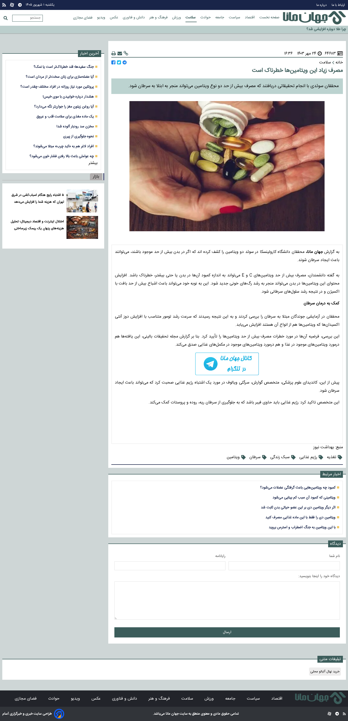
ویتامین (233, 457)
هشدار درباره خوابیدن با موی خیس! (68, 97)
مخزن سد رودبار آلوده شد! (75, 126)
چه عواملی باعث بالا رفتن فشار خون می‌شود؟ (62, 156)
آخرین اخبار (89, 53)
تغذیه (331, 457)
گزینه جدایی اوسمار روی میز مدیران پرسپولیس (312, 30)
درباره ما (322, 5)
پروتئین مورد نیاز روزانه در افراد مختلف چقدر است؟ (57, 87)
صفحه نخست (269, 18)
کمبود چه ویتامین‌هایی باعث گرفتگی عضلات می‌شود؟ (298, 488)
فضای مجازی (83, 18)
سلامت (191, 18)
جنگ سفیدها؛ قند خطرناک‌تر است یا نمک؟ (64, 67)
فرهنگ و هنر (159, 18)
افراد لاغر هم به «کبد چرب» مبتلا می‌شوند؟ (63, 146)
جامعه (220, 18)
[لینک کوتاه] (126, 53)
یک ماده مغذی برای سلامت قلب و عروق (65, 116)
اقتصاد (250, 18)
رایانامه (220, 556)
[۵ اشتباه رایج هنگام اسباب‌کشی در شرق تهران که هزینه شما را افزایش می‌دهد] (82, 200)
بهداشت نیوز (323, 447)
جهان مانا (172, 714)
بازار (96, 176)
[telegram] (227, 363)
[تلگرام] (20, 5)
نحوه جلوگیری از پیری (78, 136)
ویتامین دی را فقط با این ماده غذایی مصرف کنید (300, 517)
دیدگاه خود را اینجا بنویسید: (319, 576)
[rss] (4, 5)
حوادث (206, 18)
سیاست (235, 18)
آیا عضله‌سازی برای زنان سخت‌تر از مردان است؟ (60, 77)
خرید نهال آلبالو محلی (325, 671)
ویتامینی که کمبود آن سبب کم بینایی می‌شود (304, 497)
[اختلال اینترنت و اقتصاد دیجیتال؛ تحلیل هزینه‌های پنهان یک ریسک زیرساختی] (82, 227)
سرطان (255, 457)
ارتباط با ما (339, 5)
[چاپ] (113, 53)
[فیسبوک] (113, 62)
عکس (114, 18)
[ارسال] (119, 53)
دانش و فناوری (134, 18)
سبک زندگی (280, 457)
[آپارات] (12, 5)
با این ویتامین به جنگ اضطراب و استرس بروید (302, 527)
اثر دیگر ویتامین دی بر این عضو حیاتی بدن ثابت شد (298, 507)
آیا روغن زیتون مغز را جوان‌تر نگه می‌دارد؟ (64, 107)
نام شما (334, 556)
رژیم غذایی (308, 457)
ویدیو (101, 18)
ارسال (227, 632)
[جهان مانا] (314, 18)
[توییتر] (119, 62)
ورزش (177, 18)
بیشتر (93, 163)
